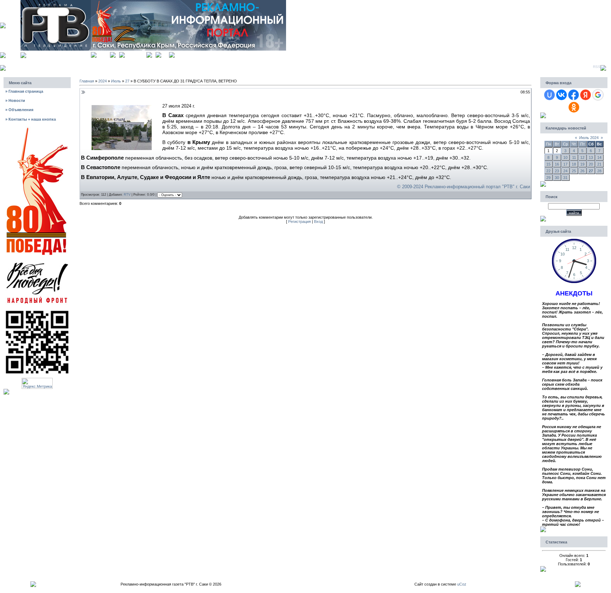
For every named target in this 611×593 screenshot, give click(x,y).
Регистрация (135, 54)
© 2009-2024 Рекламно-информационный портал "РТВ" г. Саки (463, 186)
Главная (103, 54)
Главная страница (24, 91)
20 (591, 164)
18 (574, 164)
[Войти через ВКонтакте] (561, 95)
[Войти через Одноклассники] (574, 107)
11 (574, 157)
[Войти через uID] (549, 95)
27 (127, 81)
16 (557, 164)
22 (548, 171)
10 (565, 157)
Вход (165, 54)
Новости (15, 100)
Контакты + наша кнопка (30, 119)
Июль (116, 81)
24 (565, 171)
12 (582, 157)
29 (548, 177)
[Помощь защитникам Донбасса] (37, 262)
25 (574, 171)
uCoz (461, 584)
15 (548, 164)
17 (565, 164)
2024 (102, 81)
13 (591, 157)
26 (582, 171)
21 (599, 164)
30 (557, 177)
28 (599, 171)
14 (599, 157)
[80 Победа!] (37, 128)
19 (582, 164)
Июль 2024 (589, 138)
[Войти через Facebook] (573, 95)
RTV (127, 194)
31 (565, 177)
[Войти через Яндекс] (585, 95)
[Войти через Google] (598, 94)
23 (557, 171)
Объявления (19, 110)
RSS (596, 67)
